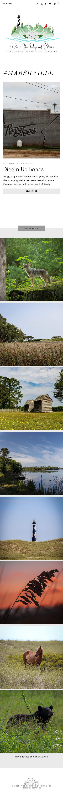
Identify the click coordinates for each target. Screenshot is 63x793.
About (31, 778)
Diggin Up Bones (23, 169)
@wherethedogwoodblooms (31, 757)
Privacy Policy (31, 782)
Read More (31, 191)
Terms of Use (31, 784)
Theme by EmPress (32, 788)
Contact (31, 780)
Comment (10, 163)
